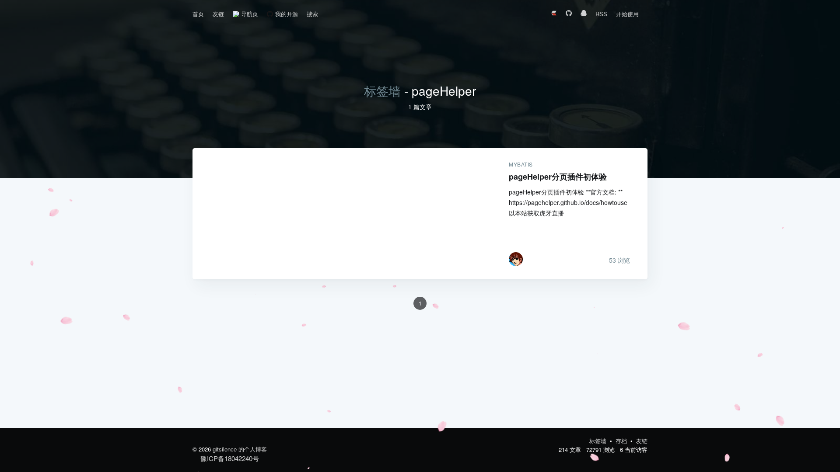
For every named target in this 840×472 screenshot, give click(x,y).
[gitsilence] (516, 259)
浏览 (619, 260)
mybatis (521, 164)
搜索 (312, 14)
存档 (622, 441)
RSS (601, 14)
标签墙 (382, 90)
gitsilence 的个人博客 (240, 449)
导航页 (249, 14)
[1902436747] (584, 14)
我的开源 (286, 14)
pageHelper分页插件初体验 (341, 213)
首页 (198, 14)
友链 (218, 14)
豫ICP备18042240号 (229, 458)
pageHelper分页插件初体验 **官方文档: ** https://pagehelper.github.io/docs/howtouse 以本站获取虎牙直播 (568, 202)
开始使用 (627, 14)
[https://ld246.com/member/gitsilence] (554, 14)
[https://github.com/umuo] (569, 14)
